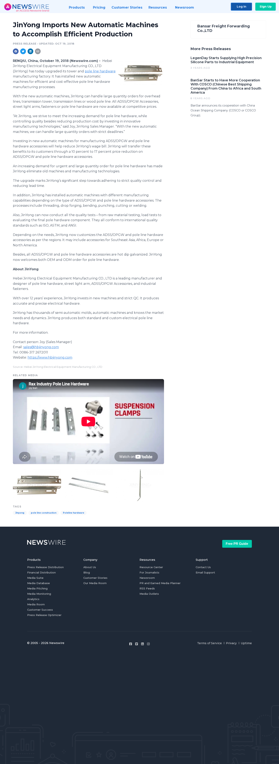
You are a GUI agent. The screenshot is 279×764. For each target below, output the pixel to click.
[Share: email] (38, 51)
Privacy (231, 643)
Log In (241, 6)
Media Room (36, 604)
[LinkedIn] (142, 643)
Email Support (205, 572)
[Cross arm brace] (88, 485)
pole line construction (43, 513)
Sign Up (266, 6)
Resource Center (151, 567)
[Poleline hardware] (141, 73)
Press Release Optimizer (44, 615)
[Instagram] (148, 643)
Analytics (33, 599)
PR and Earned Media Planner (160, 583)
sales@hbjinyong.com (41, 347)
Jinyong (19, 513)
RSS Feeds (147, 588)
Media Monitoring (39, 593)
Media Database (38, 583)
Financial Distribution (41, 572)
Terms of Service (209, 643)
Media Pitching (37, 588)
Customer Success (40, 609)
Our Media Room (95, 583)
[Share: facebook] (16, 51)
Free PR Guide (237, 543)
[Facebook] (130, 643)
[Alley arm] (140, 485)
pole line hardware (100, 71)
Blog (86, 572)
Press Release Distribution (45, 567)
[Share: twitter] (23, 51)
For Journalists (149, 572)
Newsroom (147, 577)
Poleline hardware (73, 513)
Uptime (246, 643)
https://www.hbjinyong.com (50, 357)
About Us (89, 567)
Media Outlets (149, 593)
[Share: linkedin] (30, 51)
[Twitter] (136, 643)
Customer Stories (95, 577)
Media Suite (35, 577)
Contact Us (203, 567)
